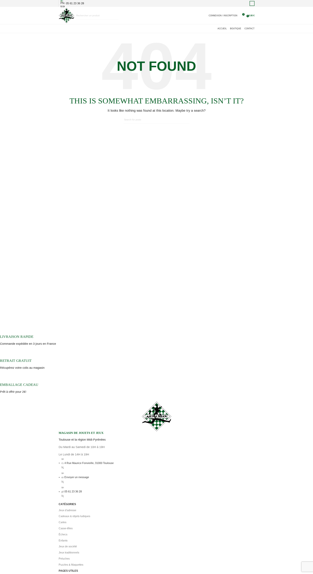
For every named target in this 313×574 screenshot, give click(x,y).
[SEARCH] (114, 15)
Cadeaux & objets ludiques (74, 516)
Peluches (64, 558)
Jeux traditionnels (69, 552)
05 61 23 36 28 (73, 491)
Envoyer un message (76, 477)
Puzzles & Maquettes (71, 564)
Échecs (63, 534)
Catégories (67, 504)
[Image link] (156, 416)
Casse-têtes (66, 528)
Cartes (62, 522)
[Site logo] (66, 15)
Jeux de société (68, 546)
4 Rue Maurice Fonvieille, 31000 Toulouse (89, 463)
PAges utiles (68, 570)
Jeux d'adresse (67, 510)
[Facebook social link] (252, 3)
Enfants (63, 540)
